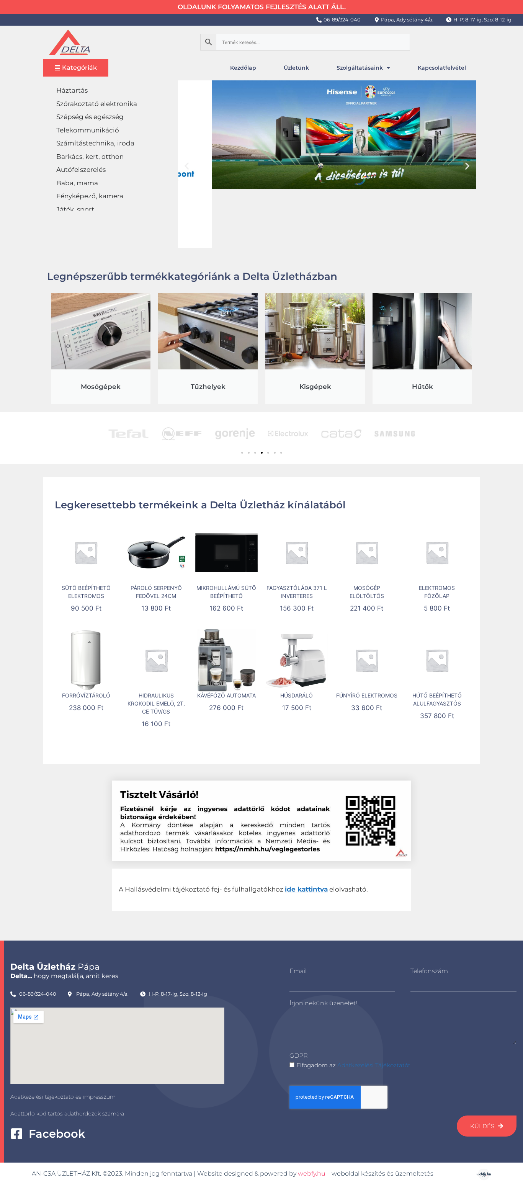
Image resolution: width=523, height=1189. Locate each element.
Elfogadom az (354, 1065)
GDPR (298, 1055)
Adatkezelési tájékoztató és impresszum (63, 1096)
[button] (186, 165)
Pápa (55, 967)
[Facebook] (16, 1133)
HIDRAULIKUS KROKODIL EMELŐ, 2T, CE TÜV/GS (156, 703)
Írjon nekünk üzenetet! (323, 1003)
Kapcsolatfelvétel (442, 67)
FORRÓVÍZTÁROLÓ (86, 695)
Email (298, 971)
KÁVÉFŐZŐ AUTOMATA (226, 695)
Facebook (57, 1133)
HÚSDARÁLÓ (296, 695)
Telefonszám (429, 971)
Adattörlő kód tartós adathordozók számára (67, 1113)
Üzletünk (296, 67)
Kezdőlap (243, 67)
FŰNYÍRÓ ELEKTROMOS (366, 695)
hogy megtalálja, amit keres (64, 976)
